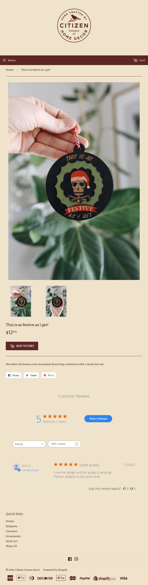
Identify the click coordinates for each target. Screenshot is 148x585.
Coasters (11, 531)
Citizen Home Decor (27, 569)
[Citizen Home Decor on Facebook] (70, 559)
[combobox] (29, 444)
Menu (12, 60)
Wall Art (12, 541)
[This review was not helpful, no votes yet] (131, 489)
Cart (142, 60)
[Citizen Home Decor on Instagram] (76, 559)
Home (9, 69)
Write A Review (98, 419)
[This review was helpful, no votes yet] (124, 489)
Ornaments (13, 536)
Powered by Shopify (55, 569)
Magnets (11, 526)
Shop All (11, 546)
